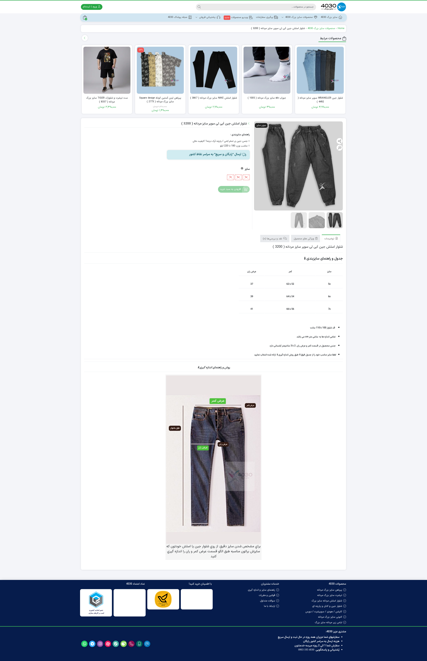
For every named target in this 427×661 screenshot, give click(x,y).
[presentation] (85, 38)
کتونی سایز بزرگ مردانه (330, 617)
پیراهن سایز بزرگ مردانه (329, 590)
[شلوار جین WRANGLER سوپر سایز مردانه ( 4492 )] (320, 70)
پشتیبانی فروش (207, 17)
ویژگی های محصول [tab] (304, 239)
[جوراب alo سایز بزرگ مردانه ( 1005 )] (267, 70)
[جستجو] (199, 7)
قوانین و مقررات (267, 595)
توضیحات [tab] (329, 239)
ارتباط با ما (269, 606)
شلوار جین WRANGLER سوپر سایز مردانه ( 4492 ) (320, 100)
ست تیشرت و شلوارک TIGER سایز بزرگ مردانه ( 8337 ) (107, 100)
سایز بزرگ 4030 (329, 17)
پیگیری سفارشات (264, 17)
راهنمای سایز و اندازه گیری (261, 590)
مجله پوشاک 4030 (177, 17)
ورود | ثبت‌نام (90, 7)
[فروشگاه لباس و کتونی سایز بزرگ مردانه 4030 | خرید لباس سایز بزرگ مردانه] (332, 7)
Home (341, 28)
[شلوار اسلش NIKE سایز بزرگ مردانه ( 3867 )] (213, 70)
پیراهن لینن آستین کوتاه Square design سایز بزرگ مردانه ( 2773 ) (160, 100)
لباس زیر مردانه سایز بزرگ (328, 622)
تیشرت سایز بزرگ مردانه (329, 595)
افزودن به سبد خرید (230, 189)
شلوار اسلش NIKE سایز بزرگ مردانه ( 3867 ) (213, 98)
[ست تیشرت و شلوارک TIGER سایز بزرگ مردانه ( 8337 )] (106, 70)
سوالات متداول (267, 601)
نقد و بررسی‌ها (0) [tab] (273, 239)
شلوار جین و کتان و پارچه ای (327, 606)
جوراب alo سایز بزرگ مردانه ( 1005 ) (267, 98)
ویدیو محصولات (236, 17)
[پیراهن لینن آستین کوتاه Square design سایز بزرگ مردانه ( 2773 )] (160, 70)
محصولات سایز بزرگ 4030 (298, 17)
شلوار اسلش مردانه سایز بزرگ (327, 601)
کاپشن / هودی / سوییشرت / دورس (323, 612)
